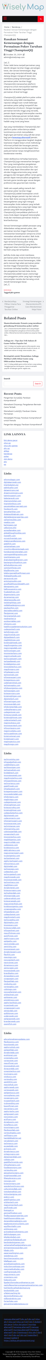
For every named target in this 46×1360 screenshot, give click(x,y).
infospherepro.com (12, 1165)
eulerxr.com (9, 1197)
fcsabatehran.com (12, 592)
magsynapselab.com (12, 648)
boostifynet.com (11, 1106)
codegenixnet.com (12, 712)
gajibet (15, 1338)
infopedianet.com (11, 912)
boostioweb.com (11, 1044)
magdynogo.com (11, 744)
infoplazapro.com (11, 672)
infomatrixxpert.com (13, 821)
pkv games (15, 292)
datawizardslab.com (12, 1157)
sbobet (37, 1322)
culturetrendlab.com (13, 1189)
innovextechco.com (12, 837)
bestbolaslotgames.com (14, 1242)
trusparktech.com (11, 1101)
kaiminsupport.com (12, 495)
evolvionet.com (10, 1055)
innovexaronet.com (12, 823)
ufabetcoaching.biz (12, 1293)
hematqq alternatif (22, 1327)
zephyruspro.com (11, 938)
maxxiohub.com (11, 1085)
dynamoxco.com (11, 965)
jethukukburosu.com (13, 565)
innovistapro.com (11, 1127)
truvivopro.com (10, 1074)
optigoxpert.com (11, 1114)
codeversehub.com (12, 898)
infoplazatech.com (12, 789)
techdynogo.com (11, 632)
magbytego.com (11, 799)
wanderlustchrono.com (14, 1186)
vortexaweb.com (11, 1090)
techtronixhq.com (11, 759)
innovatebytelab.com (13, 794)
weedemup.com (11, 1256)
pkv (5, 462)
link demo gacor (11, 440)
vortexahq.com (10, 1079)
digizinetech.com (11, 699)
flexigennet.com (11, 613)
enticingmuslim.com (12, 581)
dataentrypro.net (11, 490)
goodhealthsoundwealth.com (16, 584)
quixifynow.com (11, 936)
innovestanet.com (11, 949)
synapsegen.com (11, 978)
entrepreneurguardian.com (15, 1248)
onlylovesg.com (10, 1229)
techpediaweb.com (12, 661)
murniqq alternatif (21, 1330)
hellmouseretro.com (12, 589)
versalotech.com (11, 1141)
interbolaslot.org (11, 485)
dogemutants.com (12, 594)
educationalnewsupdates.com (17, 1039)
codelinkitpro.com (11, 765)
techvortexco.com (12, 783)
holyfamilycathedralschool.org (17, 1288)
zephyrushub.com (11, 1047)
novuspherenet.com (12, 992)
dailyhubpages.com (12, 1234)
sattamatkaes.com (12, 546)
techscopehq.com (11, 920)
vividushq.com (10, 984)
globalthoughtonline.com (15, 533)
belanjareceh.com (11, 498)
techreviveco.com (11, 882)
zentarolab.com (10, 1011)
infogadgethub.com (12, 762)
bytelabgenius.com (12, 664)
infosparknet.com (11, 930)
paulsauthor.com (11, 608)
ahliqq (6, 451)
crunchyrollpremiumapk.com (16, 549)
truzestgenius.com (12, 855)
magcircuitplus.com (12, 731)
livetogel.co (9, 1210)
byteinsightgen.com (12, 696)
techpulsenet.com (11, 858)
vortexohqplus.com (12, 1133)
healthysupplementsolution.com (18, 626)
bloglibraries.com (11, 570)
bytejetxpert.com (11, 739)
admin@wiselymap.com (14, 57)
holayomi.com (10, 1280)
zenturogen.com (11, 968)
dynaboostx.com (11, 1122)
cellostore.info (10, 528)
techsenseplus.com (12, 685)
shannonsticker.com (12, 501)
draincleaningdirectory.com (16, 560)
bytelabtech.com (11, 773)
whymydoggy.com (12, 479)
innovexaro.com (11, 925)
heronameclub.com (12, 616)
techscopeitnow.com (13, 733)
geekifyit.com (10, 544)
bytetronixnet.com (12, 736)
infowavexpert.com (12, 677)
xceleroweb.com (11, 1016)
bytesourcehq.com (12, 807)
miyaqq (7, 1338)
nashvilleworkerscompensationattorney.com (23, 1285)
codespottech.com (12, 629)
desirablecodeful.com (13, 610)
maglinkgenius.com (12, 839)
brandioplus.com (11, 973)
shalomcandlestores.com (14, 541)
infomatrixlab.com (12, 896)
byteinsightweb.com (13, 643)
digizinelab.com (10, 866)
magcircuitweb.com (12, 656)
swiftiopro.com (10, 1135)
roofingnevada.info (12, 1272)
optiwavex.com (10, 997)
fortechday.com (11, 1301)
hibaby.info (9, 1250)
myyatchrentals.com (13, 538)
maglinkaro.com (11, 885)
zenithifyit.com (10, 1082)
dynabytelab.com (11, 1052)
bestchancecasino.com (13, 1258)
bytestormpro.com (12, 1183)
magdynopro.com (11, 669)
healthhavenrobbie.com (14, 1218)
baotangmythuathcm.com (15, 562)
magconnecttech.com (13, 1205)
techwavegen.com (12, 691)
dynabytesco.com (11, 1151)
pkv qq (7, 448)
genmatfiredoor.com (13, 1213)
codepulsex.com (11, 872)
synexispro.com (10, 1277)
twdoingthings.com (12, 602)
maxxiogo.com (10, 957)
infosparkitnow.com (12, 781)
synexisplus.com (11, 1058)
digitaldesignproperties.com (16, 517)
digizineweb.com (11, 815)
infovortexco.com (11, 864)
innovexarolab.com (12, 704)
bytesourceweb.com (12, 715)
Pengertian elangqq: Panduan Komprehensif (23, 424)
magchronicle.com (12, 634)
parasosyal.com (10, 578)
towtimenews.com (12, 557)
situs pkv (32, 1332)
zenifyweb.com (10, 1208)
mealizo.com (9, 522)
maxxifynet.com (11, 1063)
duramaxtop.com (11, 597)
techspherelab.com (12, 893)
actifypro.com (10, 1119)
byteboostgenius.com (13, 906)
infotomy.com (10, 624)
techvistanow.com (12, 826)
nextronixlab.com (11, 944)
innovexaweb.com (12, 970)
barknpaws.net (10, 525)
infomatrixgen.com (12, 701)
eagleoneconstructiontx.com (16, 1224)
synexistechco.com (12, 1071)
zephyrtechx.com (11, 1111)
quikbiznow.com (11, 1013)
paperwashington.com (13, 1253)
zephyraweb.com (11, 1087)
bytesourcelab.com (12, 928)
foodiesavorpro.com (12, 1167)
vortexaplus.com (11, 986)
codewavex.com (11, 845)
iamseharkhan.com (12, 512)
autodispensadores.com (14, 1264)
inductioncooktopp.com (14, 1266)
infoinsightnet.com (12, 805)
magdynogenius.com (13, 645)
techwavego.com (11, 869)
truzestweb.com (11, 1005)
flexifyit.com (9, 954)
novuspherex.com (11, 1095)
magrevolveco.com (12, 723)
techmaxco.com (11, 1143)
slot (26, 1322)
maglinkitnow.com (12, 640)
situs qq (7, 443)
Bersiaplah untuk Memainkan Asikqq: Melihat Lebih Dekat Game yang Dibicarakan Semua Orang (21, 359)
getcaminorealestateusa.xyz (16, 1304)
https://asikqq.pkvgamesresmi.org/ (19, 1340)
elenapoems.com (11, 586)
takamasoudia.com (12, 600)
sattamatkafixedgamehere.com (17, 1245)
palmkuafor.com (11, 487)
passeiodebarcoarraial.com (15, 506)
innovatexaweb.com (12, 775)
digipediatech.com (12, 637)
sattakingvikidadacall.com (15, 1240)
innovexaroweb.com (12, 880)
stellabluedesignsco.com (14, 605)
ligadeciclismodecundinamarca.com (19, 1282)
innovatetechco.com (12, 667)
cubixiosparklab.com (13, 831)
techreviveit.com (11, 675)
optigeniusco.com (11, 1093)
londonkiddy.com (11, 1290)
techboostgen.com (12, 767)
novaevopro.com (11, 1098)
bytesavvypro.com (12, 693)
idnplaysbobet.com (12, 1237)
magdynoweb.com (12, 877)
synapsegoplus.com (12, 909)
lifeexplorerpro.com (12, 1178)
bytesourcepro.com (12, 890)
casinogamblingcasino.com (15, 554)
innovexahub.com (11, 1066)
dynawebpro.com (11, 976)
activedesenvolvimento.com (16, 1232)
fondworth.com (11, 509)
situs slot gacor (20, 1324)
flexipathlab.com (11, 981)
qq (5, 464)
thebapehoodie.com (12, 576)
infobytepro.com (11, 797)
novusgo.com (10, 1181)
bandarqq (8, 454)
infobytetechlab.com (13, 707)
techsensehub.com (12, 770)
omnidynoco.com (11, 1000)
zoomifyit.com (10, 1024)
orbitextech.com (11, 1202)
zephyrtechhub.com (12, 1003)
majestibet (32, 1335)
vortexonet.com (11, 1060)
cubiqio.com (9, 1159)
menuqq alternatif (12, 1319)
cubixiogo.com (10, 989)
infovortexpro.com (12, 728)
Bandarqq (7, 290)
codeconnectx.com (12, 818)
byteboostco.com (11, 847)
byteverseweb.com (12, 901)
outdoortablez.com (12, 621)
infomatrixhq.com (11, 829)
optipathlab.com (11, 1050)
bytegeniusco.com (12, 680)
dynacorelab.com (11, 1068)
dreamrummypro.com (13, 493)
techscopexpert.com (13, 659)
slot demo (8, 459)
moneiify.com (10, 536)
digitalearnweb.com (12, 482)
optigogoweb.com (12, 1019)
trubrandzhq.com (11, 1103)
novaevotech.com (11, 834)
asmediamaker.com (12, 530)
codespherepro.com (12, 709)
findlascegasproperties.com (16, 1216)
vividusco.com (10, 1077)
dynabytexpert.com (12, 952)
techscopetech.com (12, 874)
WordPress (35, 1357)
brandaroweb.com (12, 1021)
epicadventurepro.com (13, 1173)
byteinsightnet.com (12, 810)
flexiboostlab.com (11, 1130)
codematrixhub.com (12, 683)
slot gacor (8, 1324)
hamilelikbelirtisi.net (12, 1138)
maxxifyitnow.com (12, 933)
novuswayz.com (11, 1117)
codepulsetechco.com (13, 813)
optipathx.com (10, 941)
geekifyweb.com (11, 786)
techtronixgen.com (12, 651)
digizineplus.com (11, 922)
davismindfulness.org (13, 1296)
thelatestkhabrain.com (13, 514)
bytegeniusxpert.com (13, 791)
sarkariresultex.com (12, 520)
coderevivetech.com (12, 720)
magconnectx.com (12, 1274)
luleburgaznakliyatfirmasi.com (17, 573)
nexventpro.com (11, 1109)
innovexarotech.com (13, 725)
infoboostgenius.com (13, 688)
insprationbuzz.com (12, 503)
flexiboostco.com (11, 1042)
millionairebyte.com (12, 1298)
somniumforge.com (12, 568)
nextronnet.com (11, 962)
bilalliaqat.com (10, 1261)
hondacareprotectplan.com (15, 552)
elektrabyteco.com (12, 850)
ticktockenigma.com (12, 1194)
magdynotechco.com (13, 778)
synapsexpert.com (12, 1008)
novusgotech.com (11, 960)
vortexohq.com (10, 1170)
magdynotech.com (12, 917)
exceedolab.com (11, 1146)
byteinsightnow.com (13, 717)
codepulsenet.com (12, 914)
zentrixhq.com (10, 946)
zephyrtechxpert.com (13, 861)
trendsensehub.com (12, 1191)
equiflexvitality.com (12, 1226)
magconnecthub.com (13, 904)
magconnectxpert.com (13, 853)
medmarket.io (10, 618)
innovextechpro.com (13, 653)
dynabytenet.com (11, 888)
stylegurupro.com (11, 1154)
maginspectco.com (12, 741)
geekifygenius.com (12, 1199)
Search (7, 379)
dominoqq (22, 1332)
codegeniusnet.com (12, 802)
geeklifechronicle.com (13, 1162)
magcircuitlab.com (12, 842)
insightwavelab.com (12, 1175)
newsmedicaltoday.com (14, 1269)
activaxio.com (10, 1149)
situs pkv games (11, 446)
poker (6, 456)
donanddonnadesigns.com (15, 1221)
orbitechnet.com (11, 995)
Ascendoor (17, 1357)
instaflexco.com (11, 1125)
